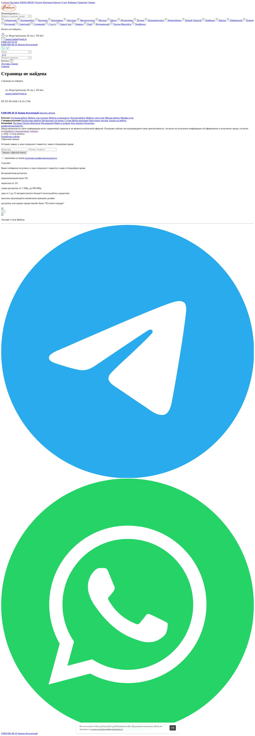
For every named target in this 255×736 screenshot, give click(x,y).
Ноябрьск (210, 20)
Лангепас (71, 20)
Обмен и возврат (62, 123)
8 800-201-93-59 (9, 42)
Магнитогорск (87, 20)
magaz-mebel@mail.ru (16, 39)
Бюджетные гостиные (53, 120)
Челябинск (140, 24)
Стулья (67, 120)
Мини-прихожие (80, 120)
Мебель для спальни (38, 118)
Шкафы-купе (127, 118)
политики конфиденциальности (41, 158)
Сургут (52, 24)
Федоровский (102, 24)
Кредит (57, 2)
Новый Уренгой (193, 20)
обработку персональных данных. (21, 131)
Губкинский (10, 20)
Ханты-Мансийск (122, 24)
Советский (24, 24)
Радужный (10, 24)
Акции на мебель (117, 120)
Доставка (14, 2)
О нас (64, 2)
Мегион (102, 20)
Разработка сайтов (10, 136)
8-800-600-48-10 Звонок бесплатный (19, 44)
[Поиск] (1, 55)
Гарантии (82, 2)
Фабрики (72, 2)
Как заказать (77, 123)
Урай (89, 24)
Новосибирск (174, 20)
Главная (5, 2)
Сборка (91, 2)
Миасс (113, 20)
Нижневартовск (156, 20)
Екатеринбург (27, 20)
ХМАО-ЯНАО (27, 2)
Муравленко (127, 20)
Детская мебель (77, 118)
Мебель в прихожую (59, 118)
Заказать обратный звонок (14, 152)
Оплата (38, 2)
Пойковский (236, 20)
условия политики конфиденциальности (106, 729)
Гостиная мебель (19, 118)
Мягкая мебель (112, 118)
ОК (172, 728)
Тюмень (79, 24)
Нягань (222, 20)
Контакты (48, 2)
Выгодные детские (98, 120)
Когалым (43, 20)
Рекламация (47, 123)
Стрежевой (39, 24)
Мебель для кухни (95, 118)
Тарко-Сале (65, 24)
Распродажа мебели (31, 120)
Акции (14, 64)
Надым (140, 20)
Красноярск (57, 20)
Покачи (250, 20)
